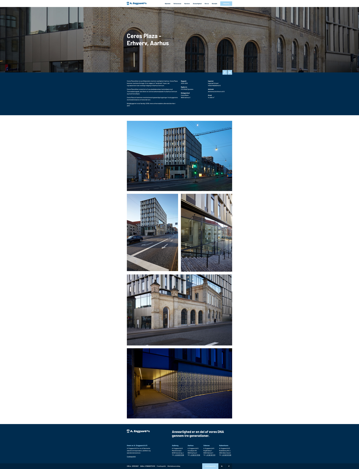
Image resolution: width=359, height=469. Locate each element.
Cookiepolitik (131, 456)
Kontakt (214, 3)
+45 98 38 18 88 (179, 455)
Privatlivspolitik (161, 466)
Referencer (177, 3)
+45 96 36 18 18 (210, 455)
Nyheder (168, 3)
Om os (207, 3)
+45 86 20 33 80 (195, 455)
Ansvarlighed (197, 3)
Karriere (187, 3)
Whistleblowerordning (173, 466)
